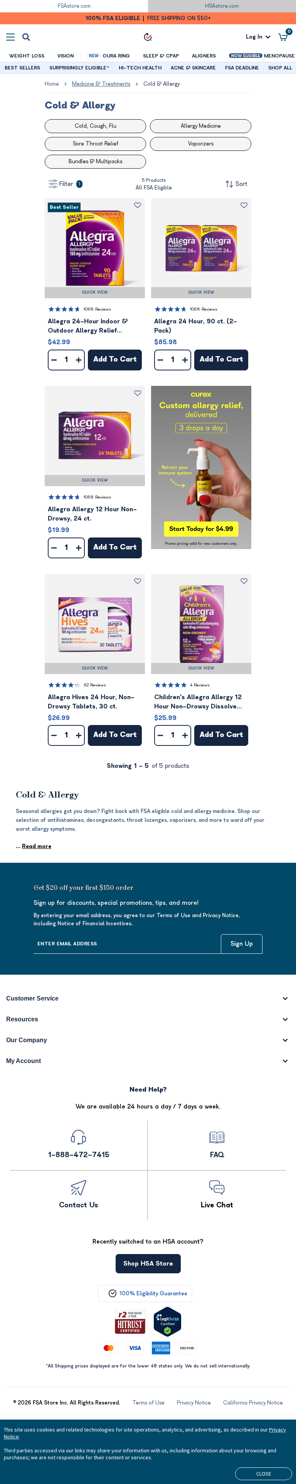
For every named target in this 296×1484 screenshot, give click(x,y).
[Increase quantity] (78, 360)
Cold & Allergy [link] (161, 84)
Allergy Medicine (201, 126)
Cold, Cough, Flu (95, 126)
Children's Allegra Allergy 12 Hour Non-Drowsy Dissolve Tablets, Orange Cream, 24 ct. (201, 702)
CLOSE (263, 1473)
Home (52, 84)
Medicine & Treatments (101, 84)
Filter (69, 184)
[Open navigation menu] (10, 37)
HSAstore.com (222, 6)
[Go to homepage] (148, 37)
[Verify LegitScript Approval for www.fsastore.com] (167, 1322)
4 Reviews (200, 685)
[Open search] (26, 37)
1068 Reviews (97, 309)
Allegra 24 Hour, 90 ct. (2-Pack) (195, 326)
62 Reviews (95, 685)
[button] (95, 248)
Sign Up (241, 943)
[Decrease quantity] (54, 360)
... (33, 846)
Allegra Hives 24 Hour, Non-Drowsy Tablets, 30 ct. (91, 702)
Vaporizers (201, 143)
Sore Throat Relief (95, 143)
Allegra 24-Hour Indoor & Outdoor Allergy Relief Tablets (88, 326)
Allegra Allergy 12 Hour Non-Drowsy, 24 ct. (92, 514)
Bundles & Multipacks (95, 161)
